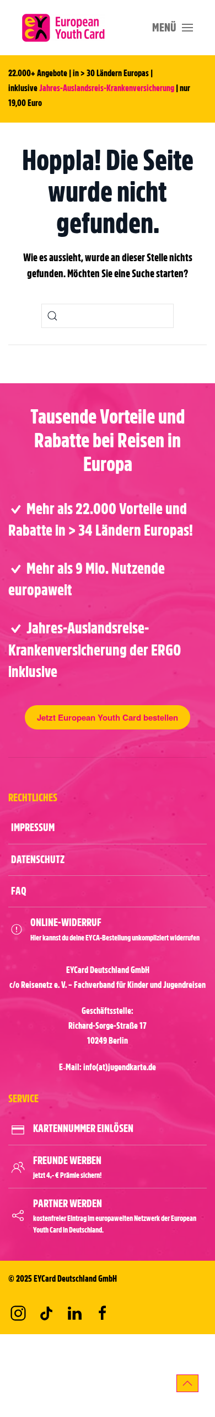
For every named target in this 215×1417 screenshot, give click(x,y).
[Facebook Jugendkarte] (102, 1313)
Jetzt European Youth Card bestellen (107, 717)
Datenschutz (37, 859)
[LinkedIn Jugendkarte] (74, 1313)
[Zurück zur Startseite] (63, 27)
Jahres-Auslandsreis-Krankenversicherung (106, 88)
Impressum (33, 827)
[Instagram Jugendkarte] (18, 1313)
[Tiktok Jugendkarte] (46, 1313)
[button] (172, 27)
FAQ (18, 891)
